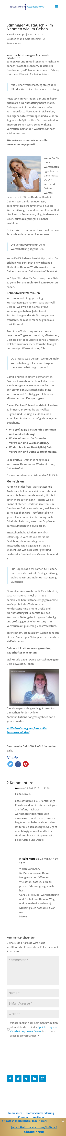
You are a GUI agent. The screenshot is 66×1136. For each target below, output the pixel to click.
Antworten (50, 846)
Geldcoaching (33, 38)
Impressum (15, 1113)
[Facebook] (10, 1078)
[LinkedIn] (34, 1078)
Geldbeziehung (15, 38)
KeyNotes (38, 1117)
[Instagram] (42, 1078)
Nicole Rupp (18, 34)
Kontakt (23, 1117)
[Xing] (26, 1078)
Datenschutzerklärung (40, 1113)
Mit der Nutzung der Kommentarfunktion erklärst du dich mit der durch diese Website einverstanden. (34, 1029)
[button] (10, 764)
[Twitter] (18, 1078)
